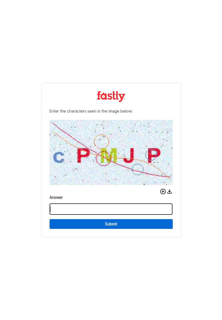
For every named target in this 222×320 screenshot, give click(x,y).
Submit (111, 224)
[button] (163, 191)
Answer (56, 197)
